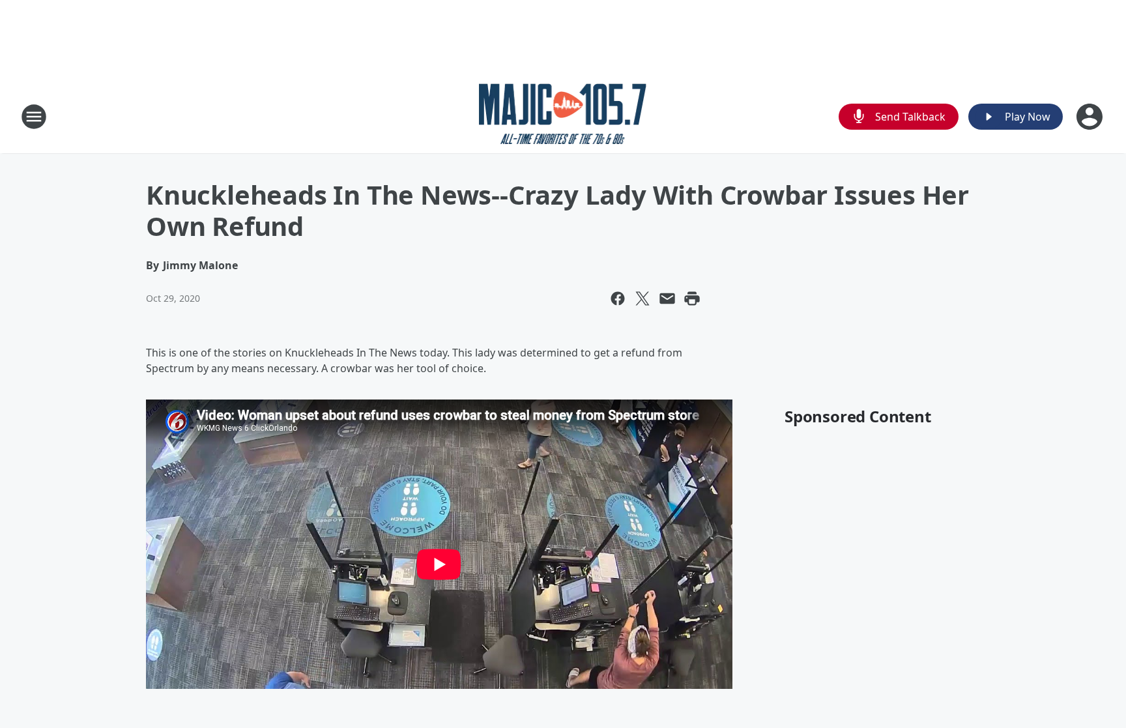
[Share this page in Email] (667, 298)
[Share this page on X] (642, 298)
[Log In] (1090, 117)
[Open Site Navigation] (34, 117)
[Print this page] (692, 298)
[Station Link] (563, 116)
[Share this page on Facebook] (618, 298)
